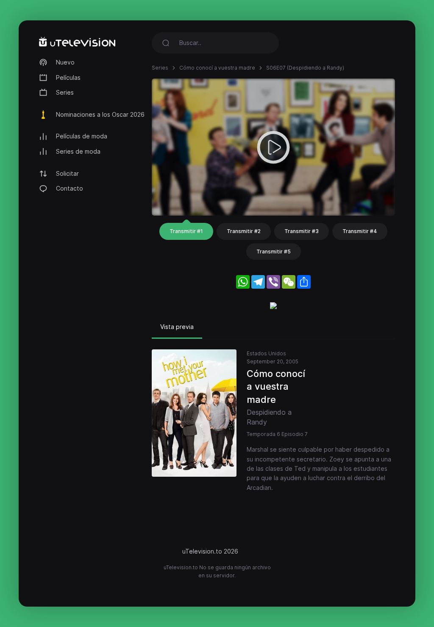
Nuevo (65, 62)
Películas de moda (81, 136)
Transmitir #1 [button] (186, 231)
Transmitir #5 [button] (273, 251)
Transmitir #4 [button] (359, 231)
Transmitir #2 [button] (244, 231)
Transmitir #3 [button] (301, 231)
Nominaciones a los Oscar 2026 (100, 114)
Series (65, 92)
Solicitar (67, 173)
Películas (68, 77)
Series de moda (78, 151)
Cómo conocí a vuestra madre (217, 68)
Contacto (69, 188)
